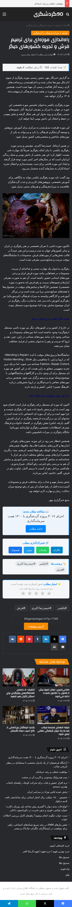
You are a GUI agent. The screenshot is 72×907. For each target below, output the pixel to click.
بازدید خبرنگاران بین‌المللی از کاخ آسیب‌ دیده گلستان (21, 729)
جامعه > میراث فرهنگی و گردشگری (43, 25)
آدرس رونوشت (36, 626)
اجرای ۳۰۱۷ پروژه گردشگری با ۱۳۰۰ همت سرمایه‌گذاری (37, 757)
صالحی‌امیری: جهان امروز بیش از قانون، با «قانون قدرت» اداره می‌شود (54, 693)
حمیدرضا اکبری (40, 608)
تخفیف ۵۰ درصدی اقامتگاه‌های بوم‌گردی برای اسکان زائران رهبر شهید (20, 693)
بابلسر (61, 608)
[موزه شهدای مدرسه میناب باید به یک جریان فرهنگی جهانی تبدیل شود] (53, 715)
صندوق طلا (64, 857)
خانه (65, 25)
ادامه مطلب (35, 528)
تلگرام (56, 549)
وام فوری (64, 868)
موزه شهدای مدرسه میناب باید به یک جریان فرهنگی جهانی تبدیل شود (53, 730)
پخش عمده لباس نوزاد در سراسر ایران (47, 791)
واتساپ (42, 549)
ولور (67, 874)
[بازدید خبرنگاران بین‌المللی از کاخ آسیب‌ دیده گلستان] (19, 715)
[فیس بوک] (62, 639)
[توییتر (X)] (54, 639)
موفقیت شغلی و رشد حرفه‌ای (48, 3)
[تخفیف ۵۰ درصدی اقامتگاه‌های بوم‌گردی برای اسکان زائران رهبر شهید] (19, 677)
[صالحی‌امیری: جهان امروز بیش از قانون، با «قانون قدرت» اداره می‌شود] (53, 677)
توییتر (29, 549)
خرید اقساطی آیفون (59, 845)
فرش (20, 608)
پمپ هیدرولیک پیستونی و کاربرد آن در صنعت (44, 777)
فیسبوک (15, 549)
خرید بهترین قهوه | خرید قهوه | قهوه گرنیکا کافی (46, 851)
